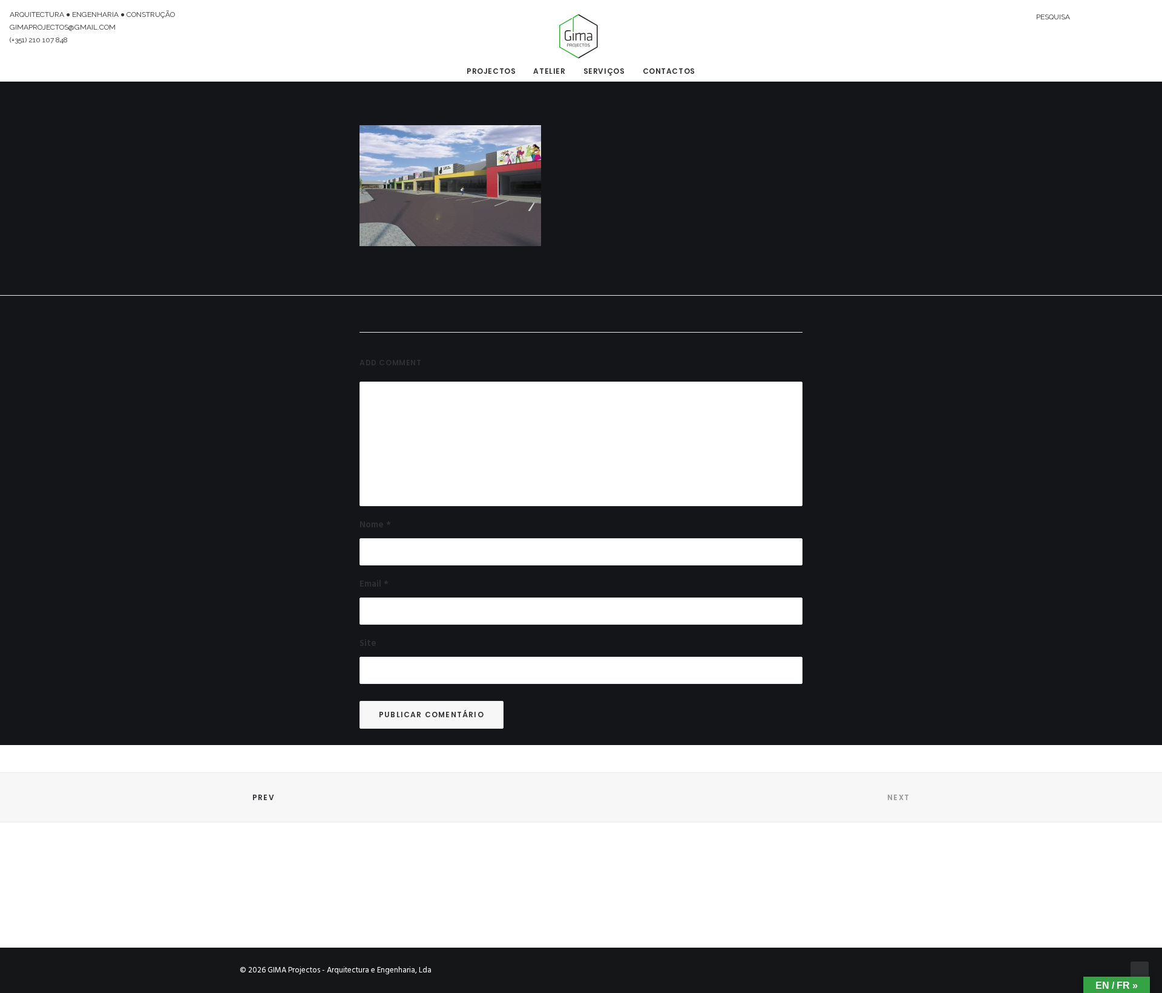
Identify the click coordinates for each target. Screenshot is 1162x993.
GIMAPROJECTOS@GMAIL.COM (63, 27)
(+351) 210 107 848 (39, 40)
